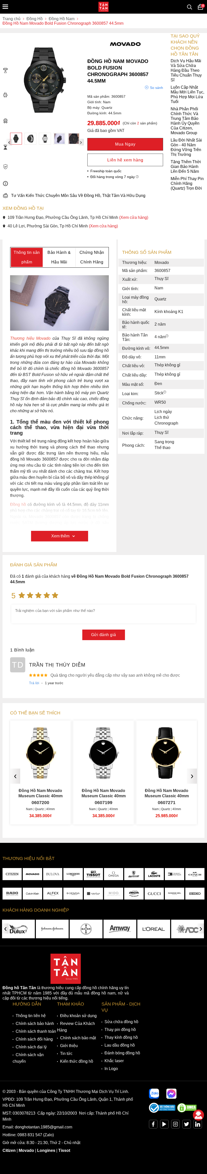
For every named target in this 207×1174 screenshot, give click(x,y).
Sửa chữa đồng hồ (121, 1022)
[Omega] (114, 874)
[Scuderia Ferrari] (134, 874)
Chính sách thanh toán (36, 1031)
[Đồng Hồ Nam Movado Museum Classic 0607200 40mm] (40, 777)
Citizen (9, 1150)
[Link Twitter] (186, 1125)
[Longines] (73, 874)
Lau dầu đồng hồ (120, 1045)
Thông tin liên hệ (31, 1016)
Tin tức (66, 1053)
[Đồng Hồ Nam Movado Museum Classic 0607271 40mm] (166, 777)
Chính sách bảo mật (78, 1038)
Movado (26, 1150)
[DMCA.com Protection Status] (187, 1111)
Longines (46, 1150)
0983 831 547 (29, 1135)
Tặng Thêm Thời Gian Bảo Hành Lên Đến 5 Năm (186, 167)
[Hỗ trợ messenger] (171, 1094)
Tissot (64, 1150)
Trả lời (34, 683)
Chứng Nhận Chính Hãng (92, 257)
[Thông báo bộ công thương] (162, 1111)
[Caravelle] (93, 893)
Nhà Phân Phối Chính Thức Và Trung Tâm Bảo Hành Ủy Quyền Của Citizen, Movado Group (185, 121)
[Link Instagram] (175, 1125)
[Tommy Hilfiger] (174, 874)
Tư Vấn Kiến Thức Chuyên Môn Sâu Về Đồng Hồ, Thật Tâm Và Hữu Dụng (78, 195)
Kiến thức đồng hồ (76, 1061)
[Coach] (195, 874)
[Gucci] (154, 893)
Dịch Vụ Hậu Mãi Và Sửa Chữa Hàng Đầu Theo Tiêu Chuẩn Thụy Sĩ (186, 70)
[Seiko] (195, 893)
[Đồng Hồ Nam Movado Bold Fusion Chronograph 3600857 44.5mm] (16, 138)
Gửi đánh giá (103, 635)
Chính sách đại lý (31, 1047)
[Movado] (32, 874)
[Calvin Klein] (32, 893)
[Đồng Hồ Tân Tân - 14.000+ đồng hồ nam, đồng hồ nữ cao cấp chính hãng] (103, 7)
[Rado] (12, 893)
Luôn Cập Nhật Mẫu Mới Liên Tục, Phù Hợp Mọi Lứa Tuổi (187, 94)
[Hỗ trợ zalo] (154, 1094)
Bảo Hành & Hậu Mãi (59, 257)
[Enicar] (134, 893)
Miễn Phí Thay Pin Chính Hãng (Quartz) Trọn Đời (187, 183)
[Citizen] (12, 874)
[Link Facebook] (153, 1125)
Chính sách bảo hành (35, 1023)
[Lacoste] (154, 874)
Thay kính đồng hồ (121, 1037)
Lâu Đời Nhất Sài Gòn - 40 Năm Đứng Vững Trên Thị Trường (186, 147)
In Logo (111, 1068)
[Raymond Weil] (174, 893)
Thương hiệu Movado (30, 338)
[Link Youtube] (164, 1125)
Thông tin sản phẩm (27, 257)
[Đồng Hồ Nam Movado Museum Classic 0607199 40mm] (103, 777)
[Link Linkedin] (197, 1125)
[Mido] (114, 893)
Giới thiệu (69, 1046)
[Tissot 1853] (93, 874)
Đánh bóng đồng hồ (122, 1053)
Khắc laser (114, 1061)
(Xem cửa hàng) (133, 217)
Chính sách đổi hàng (34, 1039)
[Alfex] (53, 893)
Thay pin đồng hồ (120, 1029)
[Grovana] (73, 893)
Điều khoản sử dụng (78, 1016)
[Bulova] (53, 874)
